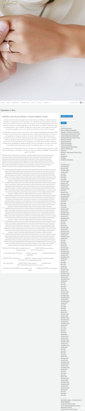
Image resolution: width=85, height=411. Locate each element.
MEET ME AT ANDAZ (66, 407)
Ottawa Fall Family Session (68, 403)
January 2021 (64, 168)
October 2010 (64, 365)
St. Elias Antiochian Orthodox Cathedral (43, 258)
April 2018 (63, 207)
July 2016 (63, 240)
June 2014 (63, 284)
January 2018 (64, 210)
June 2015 (63, 262)
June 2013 (63, 306)
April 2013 (63, 310)
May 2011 (63, 352)
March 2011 (64, 356)
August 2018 (64, 199)
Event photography (66, 141)
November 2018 (65, 196)
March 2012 (64, 334)
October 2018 (64, 198)
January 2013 (64, 316)
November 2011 (65, 341)
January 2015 (64, 271)
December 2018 (65, 194)
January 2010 (64, 380)
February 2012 (65, 336)
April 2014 (63, 288)
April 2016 (63, 244)
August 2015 (64, 258)
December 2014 (65, 273)
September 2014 (65, 279)
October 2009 (64, 386)
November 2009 (65, 384)
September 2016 (65, 236)
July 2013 (63, 305)
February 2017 (65, 227)
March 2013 (64, 312)
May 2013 (63, 308)
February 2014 (65, 292)
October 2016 (64, 234)
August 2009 (64, 389)
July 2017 (63, 222)
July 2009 (63, 391)
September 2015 (65, 257)
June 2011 (63, 351)
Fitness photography (66, 145)
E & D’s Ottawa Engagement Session (70, 405)
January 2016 (64, 249)
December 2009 (65, 382)
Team (8, 102)
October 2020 (64, 172)
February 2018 (65, 209)
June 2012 (63, 328)
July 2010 (63, 371)
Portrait (63, 154)
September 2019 (65, 188)
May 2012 (63, 330)
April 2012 (63, 332)
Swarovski (34, 253)
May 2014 (63, 286)
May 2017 (63, 223)
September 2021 (65, 164)
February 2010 (65, 378)
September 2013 (65, 301)
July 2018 (63, 201)
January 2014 (64, 293)
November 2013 (65, 297)
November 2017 (65, 214)
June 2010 (63, 373)
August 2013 (64, 303)
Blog (33, 102)
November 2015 (65, 253)
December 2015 (65, 251)
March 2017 (64, 225)
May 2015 (63, 264)
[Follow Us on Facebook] (81, 102)
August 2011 (64, 347)
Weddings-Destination (67, 159)
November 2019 (65, 185)
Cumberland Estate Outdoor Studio (70, 137)
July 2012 (63, 327)
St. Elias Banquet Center (35, 260)
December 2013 (65, 295)
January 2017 (64, 229)
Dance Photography (66, 139)
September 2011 (65, 345)
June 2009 (63, 393)
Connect (46, 102)
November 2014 (65, 275)
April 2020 (63, 179)
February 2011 (65, 358)
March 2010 (64, 376)
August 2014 (64, 281)
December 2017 (65, 212)
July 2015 (63, 260)
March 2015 (64, 268)
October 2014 (64, 277)
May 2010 (63, 375)
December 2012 (65, 317)
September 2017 (65, 218)
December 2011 (65, 340)
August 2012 (64, 325)
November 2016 (65, 233)
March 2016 (64, 246)
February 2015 (65, 269)
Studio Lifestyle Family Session (69, 409)
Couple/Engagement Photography (70, 135)
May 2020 (63, 177)
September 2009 (65, 387)
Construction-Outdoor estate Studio (70, 134)
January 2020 (64, 183)
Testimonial (64, 156)
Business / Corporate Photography (70, 132)
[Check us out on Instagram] (83, 102)
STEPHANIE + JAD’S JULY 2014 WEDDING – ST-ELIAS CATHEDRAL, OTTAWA (25, 116)
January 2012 (64, 338)
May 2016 (63, 242)
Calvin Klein (16, 258)
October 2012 (64, 321)
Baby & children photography (69, 130)
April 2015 (63, 266)
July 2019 (63, 190)
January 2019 (64, 192)
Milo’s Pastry (10, 263)
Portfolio (15, 102)
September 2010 (65, 367)
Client (39, 102)
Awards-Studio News (66, 128)
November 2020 (65, 170)
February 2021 (65, 166)
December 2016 (65, 231)
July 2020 (63, 174)
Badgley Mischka (48, 248)
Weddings (63, 158)
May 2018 (63, 205)
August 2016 (64, 238)
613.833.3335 (74, 102)
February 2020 (65, 181)
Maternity (63, 150)
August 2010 (64, 369)
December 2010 (65, 362)
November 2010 (65, 364)
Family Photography (66, 143)
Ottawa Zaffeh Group (26, 268)
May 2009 (63, 395)
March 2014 (64, 290)
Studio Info (25, 102)
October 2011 (64, 343)
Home (3, 102)
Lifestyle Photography (67, 148)
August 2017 (64, 220)
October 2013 (64, 299)
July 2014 (63, 282)
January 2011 (64, 360)
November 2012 (65, 319)
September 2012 (65, 323)
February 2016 (65, 247)
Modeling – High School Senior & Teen (71, 152)
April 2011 (63, 354)
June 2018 (63, 203)
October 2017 (64, 216)
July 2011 (63, 349)
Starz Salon (23, 250)
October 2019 (64, 187)
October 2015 (64, 255)
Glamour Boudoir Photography (69, 147)
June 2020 (63, 175)
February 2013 (65, 314)
